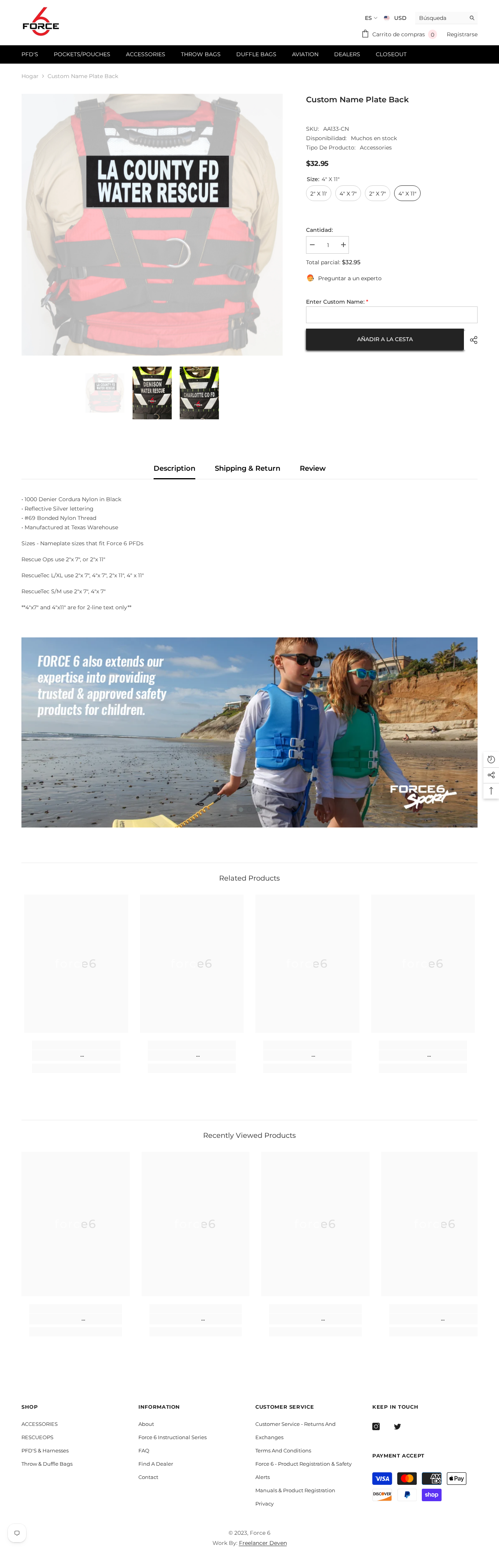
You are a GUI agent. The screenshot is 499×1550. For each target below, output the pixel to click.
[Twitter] (397, 1426)
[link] (76, 1055)
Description (174, 468)
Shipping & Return (247, 468)
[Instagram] (376, 1426)
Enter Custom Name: (337, 301)
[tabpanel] (249, 732)
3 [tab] (258, 809)
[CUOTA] (471, 340)
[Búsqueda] (446, 18)
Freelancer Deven (263, 1542)
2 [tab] (249, 809)
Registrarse (462, 34)
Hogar (30, 76)
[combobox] (440, 18)
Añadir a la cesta (385, 338)
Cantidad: (319, 229)
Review (313, 468)
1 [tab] (241, 809)
